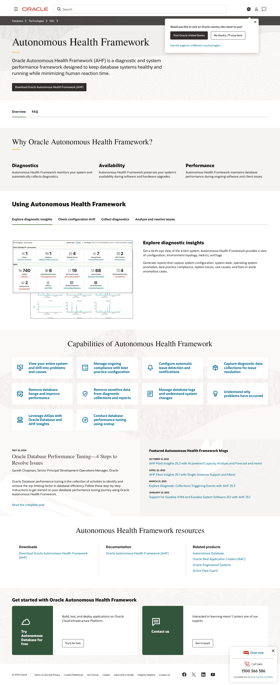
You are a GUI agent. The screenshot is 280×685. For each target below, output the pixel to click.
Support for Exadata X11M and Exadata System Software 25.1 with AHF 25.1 (199, 497)
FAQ (35, 112)
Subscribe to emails (124, 674)
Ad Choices (93, 674)
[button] (16, 9)
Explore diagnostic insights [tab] (32, 219)
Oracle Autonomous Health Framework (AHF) (137, 553)
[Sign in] (256, 9)
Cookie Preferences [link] (73, 674)
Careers (106, 674)
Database (17, 21)
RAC (52, 21)
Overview (19, 112)
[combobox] (140, 9)
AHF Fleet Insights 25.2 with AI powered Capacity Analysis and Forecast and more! (205, 463)
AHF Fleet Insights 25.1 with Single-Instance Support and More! (192, 474)
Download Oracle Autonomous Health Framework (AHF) (49, 87)
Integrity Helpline (146, 674)
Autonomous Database (208, 553)
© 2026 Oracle (19, 674)
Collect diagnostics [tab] (115, 219)
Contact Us (164, 674)
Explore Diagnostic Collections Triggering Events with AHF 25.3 (192, 486)
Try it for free (73, 643)
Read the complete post (28, 505)
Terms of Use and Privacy (47, 674)
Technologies (36, 21)
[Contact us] (264, 9)
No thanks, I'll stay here (228, 35)
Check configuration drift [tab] (76, 219)
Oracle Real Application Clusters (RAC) (219, 559)
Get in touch (202, 643)
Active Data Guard (205, 570)
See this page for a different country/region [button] (195, 45)
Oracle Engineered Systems (212, 565)
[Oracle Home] (35, 9)
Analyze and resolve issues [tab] (155, 219)
